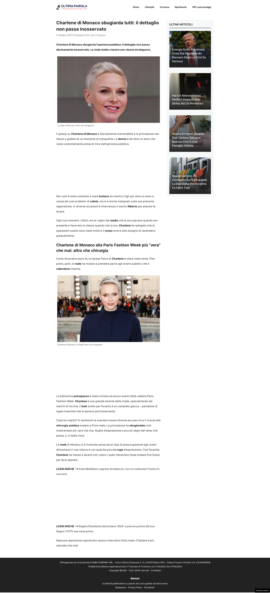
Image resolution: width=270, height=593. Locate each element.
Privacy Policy (135, 587)
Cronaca (164, 7)
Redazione (120, 587)
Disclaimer (149, 587)
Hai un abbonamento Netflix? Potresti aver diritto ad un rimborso (187, 99)
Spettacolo (181, 7)
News (136, 7)
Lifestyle (149, 7)
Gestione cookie (262, 590)
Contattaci (156, 570)
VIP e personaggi (201, 7)
